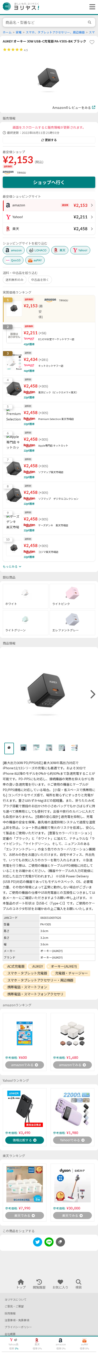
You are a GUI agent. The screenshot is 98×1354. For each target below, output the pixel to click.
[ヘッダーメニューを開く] (91, 7)
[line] (49, 1242)
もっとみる (10, 566)
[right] (92, 694)
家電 (19, 32)
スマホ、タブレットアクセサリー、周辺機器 (55, 32)
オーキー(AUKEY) (64, 966)
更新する (51, 140)
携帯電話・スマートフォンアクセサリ (35, 994)
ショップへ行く (49, 182)
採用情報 (10, 1313)
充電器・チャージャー (71, 973)
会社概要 (10, 1334)
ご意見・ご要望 (14, 1306)
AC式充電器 (15, 966)
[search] (90, 22)
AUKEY (37, 966)
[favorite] (91, 42)
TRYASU (21, 172)
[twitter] (37, 1242)
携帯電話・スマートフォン (27, 987)
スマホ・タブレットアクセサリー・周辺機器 (40, 980)
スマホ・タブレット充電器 (27, 973)
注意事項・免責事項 (17, 1320)
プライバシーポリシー (18, 1327)
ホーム (7, 32)
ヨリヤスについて (15, 1299)
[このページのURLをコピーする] (60, 1242)
